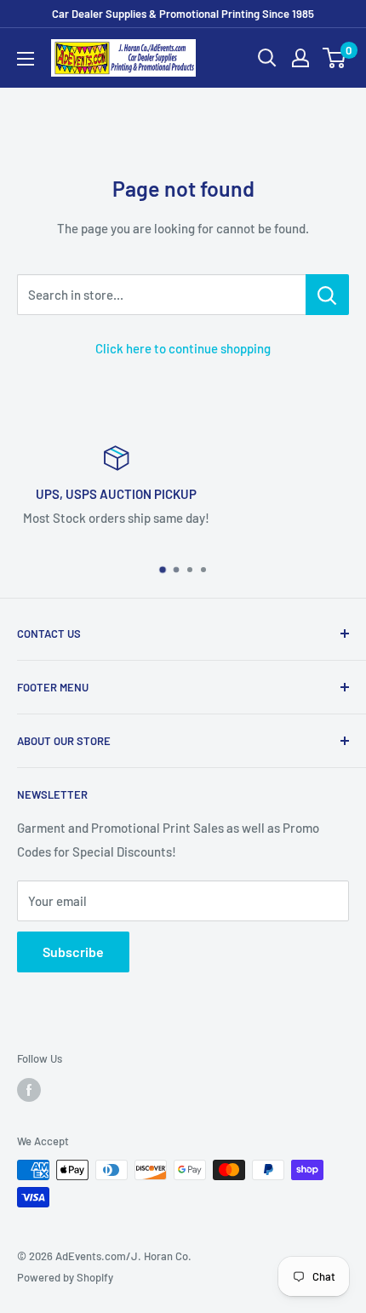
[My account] (300, 58)
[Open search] (267, 58)
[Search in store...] (327, 294)
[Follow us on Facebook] (29, 1090)
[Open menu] (25, 59)
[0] (335, 58)
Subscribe (73, 951)
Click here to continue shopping (183, 348)
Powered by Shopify (65, 1277)
